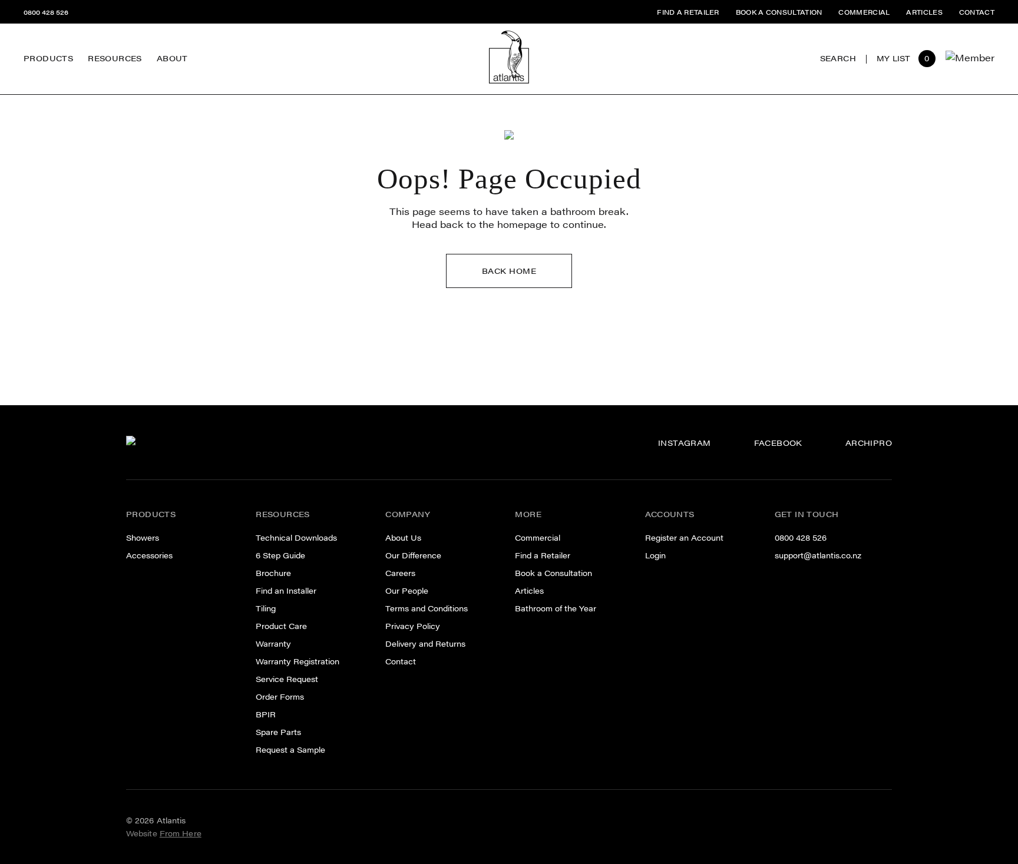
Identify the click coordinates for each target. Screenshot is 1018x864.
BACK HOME (509, 271)
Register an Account (684, 537)
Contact (400, 661)
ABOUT (172, 58)
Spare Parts (113, 38)
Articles (529, 590)
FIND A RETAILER (688, 12)
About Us (403, 537)
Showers (142, 537)
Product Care (281, 626)
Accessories (149, 555)
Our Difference (189, 26)
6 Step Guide (280, 555)
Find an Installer (286, 590)
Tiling (266, 608)
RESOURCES (115, 58)
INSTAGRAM (684, 443)
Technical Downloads (296, 537)
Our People (181, 66)
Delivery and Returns (425, 643)
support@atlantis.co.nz (818, 555)
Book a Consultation (553, 573)
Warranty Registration (297, 661)
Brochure (273, 573)
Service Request (287, 679)
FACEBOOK (778, 443)
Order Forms (280, 696)
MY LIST (893, 58)
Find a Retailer (542, 555)
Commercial (537, 537)
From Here (180, 833)
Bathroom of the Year (555, 608)
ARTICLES (924, 12)
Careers (174, 46)
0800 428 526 (46, 12)
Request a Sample (290, 749)
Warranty (273, 643)
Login (655, 555)
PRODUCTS (48, 58)
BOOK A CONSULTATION (779, 12)
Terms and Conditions (426, 608)
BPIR (266, 714)
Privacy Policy (412, 626)
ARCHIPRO (868, 443)
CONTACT (976, 12)
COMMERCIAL (864, 12)
